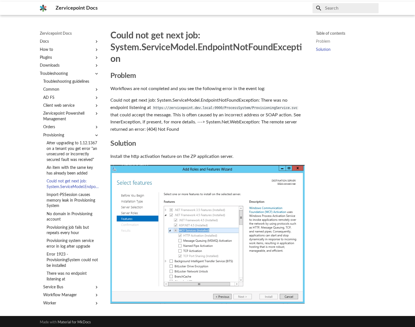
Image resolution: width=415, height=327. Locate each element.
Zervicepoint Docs (56, 34)
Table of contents (330, 34)
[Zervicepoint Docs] (43, 8)
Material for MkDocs (74, 322)
